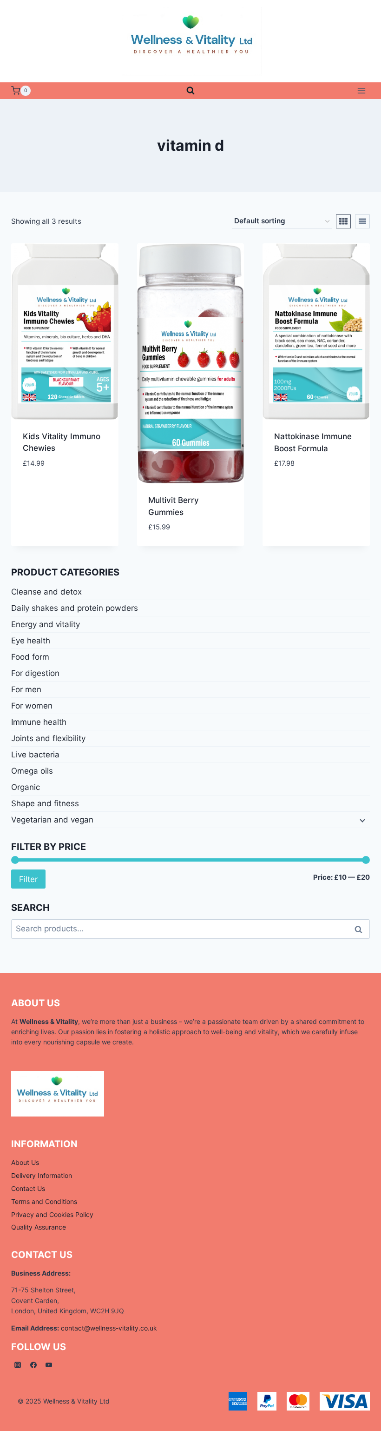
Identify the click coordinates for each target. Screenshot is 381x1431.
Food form (30, 657)
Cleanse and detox (46, 591)
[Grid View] (343, 221)
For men (26, 689)
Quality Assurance (38, 1227)
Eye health (30, 640)
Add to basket (77, 478)
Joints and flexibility (48, 738)
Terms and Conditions (44, 1201)
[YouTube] (48, 1364)
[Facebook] (33, 1364)
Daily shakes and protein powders (74, 608)
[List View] (362, 221)
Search (361, 929)
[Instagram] (17, 1364)
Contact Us (28, 1188)
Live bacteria (35, 754)
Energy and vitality (45, 624)
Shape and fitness (45, 803)
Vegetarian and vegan (52, 819)
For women (32, 705)
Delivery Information (41, 1175)
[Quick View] (43, 477)
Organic (25, 787)
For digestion (35, 673)
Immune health (38, 722)
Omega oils (32, 771)
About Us (25, 1162)
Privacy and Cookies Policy (52, 1214)
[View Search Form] (190, 90)
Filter (28, 879)
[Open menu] (361, 90)
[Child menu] (361, 820)
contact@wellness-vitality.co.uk (109, 1328)
